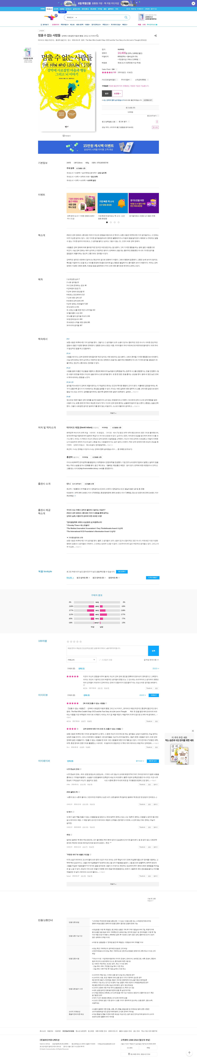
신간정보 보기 (148, 100)
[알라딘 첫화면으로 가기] (52, 17)
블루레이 (111, 9)
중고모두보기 (152, 116)
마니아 (69, 578)
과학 (76, 177)
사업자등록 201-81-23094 (60, 1044)
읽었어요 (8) (113, 578)
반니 (69, 40)
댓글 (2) (92, 827)
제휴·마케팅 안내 (101, 1031)
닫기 (193, 3)
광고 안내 (136, 1031)
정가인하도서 (96, 24)
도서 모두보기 (76, 484)
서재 (144, 24)
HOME (43, 9)
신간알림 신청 (80, 168)
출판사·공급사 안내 (125, 1031)
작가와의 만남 (115, 24)
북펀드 (124, 24)
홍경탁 (58, 40)
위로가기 (189, 1053)
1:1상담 (121, 921)
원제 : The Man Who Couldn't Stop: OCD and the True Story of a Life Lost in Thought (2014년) (113, 40)
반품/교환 (128, 921)
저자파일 (105, 427)
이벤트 (87, 24)
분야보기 (46, 24)
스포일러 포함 (107, 660)
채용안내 (50, 1031)
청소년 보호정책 (81, 1031)
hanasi (69, 876)
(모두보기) (128, 449)
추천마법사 (64, 24)
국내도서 (49, 9)
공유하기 (155, 35)
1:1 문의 (129, 1048)
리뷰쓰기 (154, 695)
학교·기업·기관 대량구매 (149, 1031)
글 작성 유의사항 (150, 660)
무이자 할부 (125, 80)
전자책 (56, 9)
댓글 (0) (106, 688)
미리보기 (68, 136)
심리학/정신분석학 (89, 173)
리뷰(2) (129, 72)
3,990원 (130, 112)
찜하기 (156, 784)
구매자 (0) (71, 669)
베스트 (72, 24)
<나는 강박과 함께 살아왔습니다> (102, 449)
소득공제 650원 (140, 80)
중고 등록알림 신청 (108, 122)
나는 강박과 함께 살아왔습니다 (113, 100)
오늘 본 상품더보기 (152, 900)
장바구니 (154, 9)
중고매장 (93, 9)
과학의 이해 (84, 177)
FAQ (148, 1048)
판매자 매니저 (112, 1031)
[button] (107, 222)
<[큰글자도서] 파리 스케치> (101, 489)
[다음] (88, 90)
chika (68, 784)
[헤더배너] (147, 17)
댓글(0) (89, 721)
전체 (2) (87, 695)
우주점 (100, 9)
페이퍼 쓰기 (153, 761)
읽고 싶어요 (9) (82, 578)
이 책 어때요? (152, 577)
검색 (126, 17)
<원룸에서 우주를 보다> (82, 489)
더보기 (135, 392)
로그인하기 (122, 571)
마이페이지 (140, 9)
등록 (153, 651)
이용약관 (58, 1031)
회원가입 (133, 9)
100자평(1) (122, 72)
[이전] (45, 90)
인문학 (77, 173)
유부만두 (69, 804)
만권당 (62, 9)
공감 (156, 688)
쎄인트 (85, 688)
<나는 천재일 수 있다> (81, 449)
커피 (116, 9)
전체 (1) (81, 669)
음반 (105, 9)
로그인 (128, 9)
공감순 (142, 695)
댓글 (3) (92, 804)
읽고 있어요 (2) (98, 578)
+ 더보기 (156, 743)
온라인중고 (85, 9)
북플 (139, 24)
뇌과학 (82, 180)
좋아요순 (139, 761)
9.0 (115, 72)
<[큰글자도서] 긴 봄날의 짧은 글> (124, 489)
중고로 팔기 (123, 121)
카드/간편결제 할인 (108, 80)
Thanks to (149, 688)
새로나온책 (79, 24)
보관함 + (117, 93)
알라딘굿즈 (76, 9)
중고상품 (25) (130, 107)
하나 (68, 747)
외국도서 (68, 9)
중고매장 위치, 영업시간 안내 (140, 1054)
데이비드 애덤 (43, 40)
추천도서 (105, 24)
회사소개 (43, 1031)
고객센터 (147, 9)
